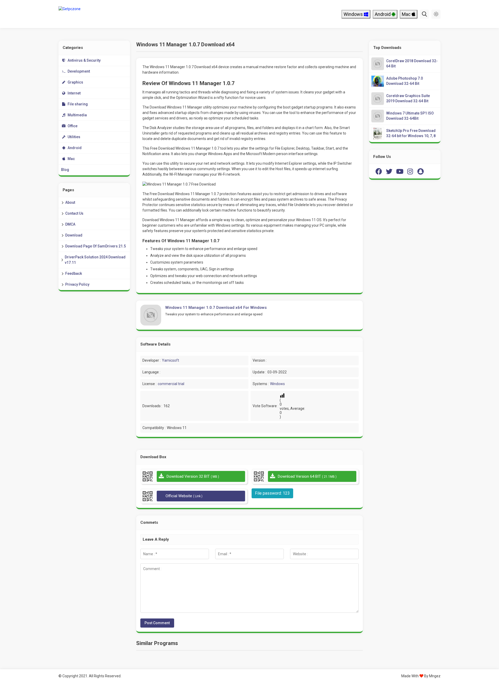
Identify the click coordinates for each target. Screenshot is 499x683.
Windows (354, 14)
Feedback (73, 273)
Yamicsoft (170, 360)
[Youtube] (400, 171)
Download (73, 235)
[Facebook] (379, 171)
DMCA (70, 224)
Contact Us (74, 213)
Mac (407, 14)
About (70, 202)
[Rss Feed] (431, 171)
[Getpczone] (92, 14)
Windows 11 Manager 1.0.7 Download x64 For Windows (216, 307)
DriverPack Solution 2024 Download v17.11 (95, 260)
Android (383, 14)
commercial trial (171, 384)
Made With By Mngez (421, 676)
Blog (65, 170)
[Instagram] (410, 171)
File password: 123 (272, 493)
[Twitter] (389, 171)
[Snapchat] (420, 171)
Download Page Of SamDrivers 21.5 (95, 246)
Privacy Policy (77, 284)
